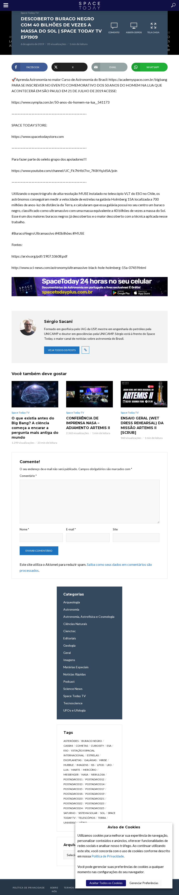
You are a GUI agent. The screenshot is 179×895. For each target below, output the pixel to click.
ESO (66, 750)
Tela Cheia (153, 32)
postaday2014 (94, 784)
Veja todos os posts (62, 350)
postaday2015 (73, 789)
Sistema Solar (87, 813)
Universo (70, 822)
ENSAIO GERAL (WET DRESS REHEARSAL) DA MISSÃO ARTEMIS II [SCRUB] (142, 425)
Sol (102, 813)
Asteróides (71, 741)
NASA (84, 774)
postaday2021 (94, 798)
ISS (92, 765)
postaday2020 (73, 798)
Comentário (28, 476)
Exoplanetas (72, 760)
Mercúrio (89, 769)
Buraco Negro (91, 741)
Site (115, 529)
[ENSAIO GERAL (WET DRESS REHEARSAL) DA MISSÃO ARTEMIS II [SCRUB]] (144, 394)
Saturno (70, 813)
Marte (75, 769)
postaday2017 (94, 789)
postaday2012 (94, 779)
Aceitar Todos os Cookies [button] (106, 883)
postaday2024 (73, 808)
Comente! (114, 32)
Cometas (82, 745)
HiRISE (103, 760)
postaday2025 (94, 808)
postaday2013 (73, 784)
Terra (102, 817)
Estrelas (93, 755)
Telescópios (86, 817)
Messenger (71, 774)
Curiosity (97, 745)
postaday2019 (94, 793)
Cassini (68, 745)
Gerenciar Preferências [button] (143, 883)
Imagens (82, 765)
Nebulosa (98, 774)
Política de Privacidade (107, 856)
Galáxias (90, 760)
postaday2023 (94, 803)
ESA (109, 745)
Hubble (69, 765)
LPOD (100, 765)
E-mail (71, 529)
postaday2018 (73, 793)
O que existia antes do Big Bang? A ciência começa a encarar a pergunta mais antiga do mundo (35, 428)
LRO (109, 765)
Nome (24, 529)
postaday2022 (73, 803)
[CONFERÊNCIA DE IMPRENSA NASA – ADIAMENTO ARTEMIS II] (89, 394)
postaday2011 (73, 779)
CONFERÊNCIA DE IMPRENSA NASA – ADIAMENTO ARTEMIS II (88, 423)
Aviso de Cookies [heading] (124, 827)
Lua (66, 769)
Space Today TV (30, 12)
